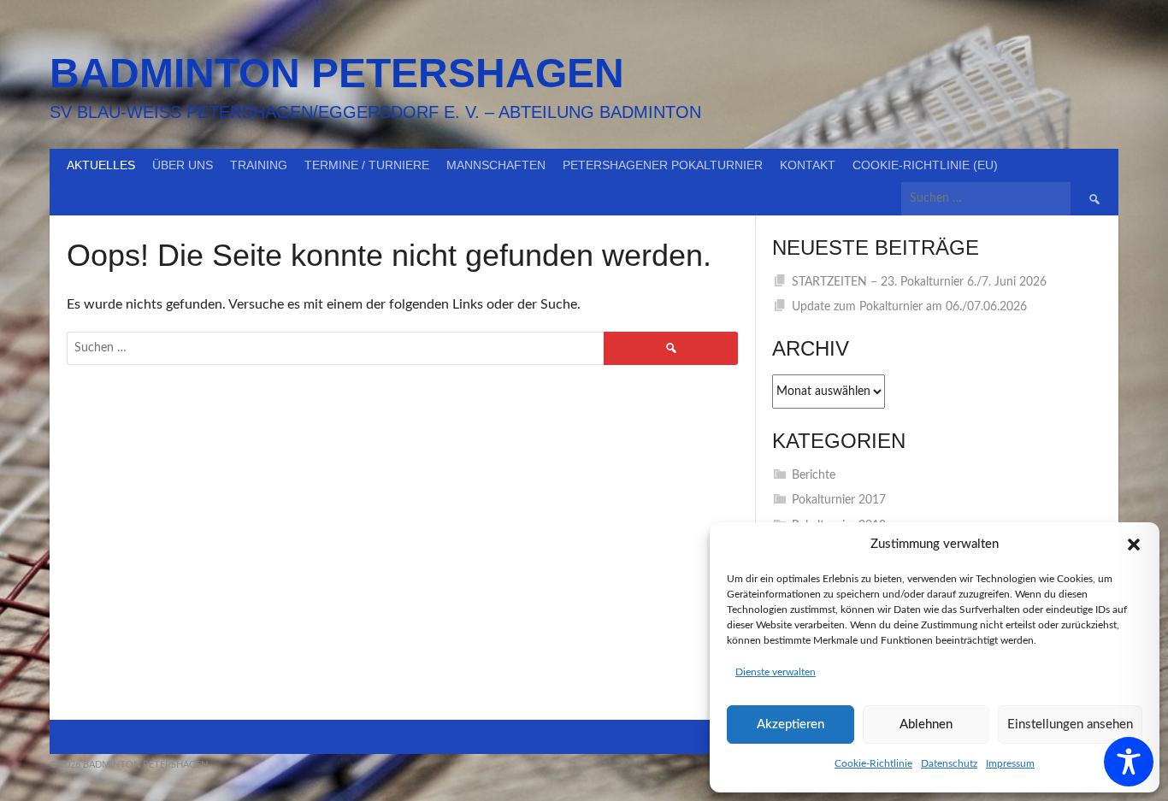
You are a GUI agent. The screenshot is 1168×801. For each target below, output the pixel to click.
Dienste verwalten (775, 672)
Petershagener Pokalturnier (663, 165)
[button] (1133, 544)
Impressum (1010, 763)
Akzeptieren (790, 724)
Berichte (813, 475)
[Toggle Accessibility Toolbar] (1128, 761)
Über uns (182, 165)
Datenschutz (949, 763)
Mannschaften (496, 165)
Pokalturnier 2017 (839, 500)
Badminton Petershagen (337, 73)
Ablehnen (926, 724)
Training (258, 165)
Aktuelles (101, 165)
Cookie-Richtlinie (873, 763)
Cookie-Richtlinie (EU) (925, 165)
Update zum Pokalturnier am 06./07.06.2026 (909, 307)
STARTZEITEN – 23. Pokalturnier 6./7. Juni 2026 (919, 282)
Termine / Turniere (366, 165)
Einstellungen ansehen (1070, 724)
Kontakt (807, 165)
